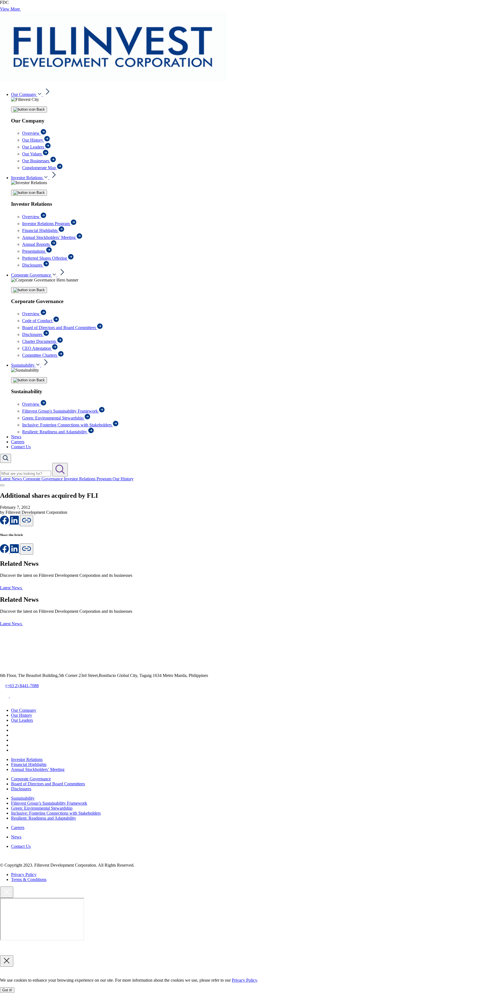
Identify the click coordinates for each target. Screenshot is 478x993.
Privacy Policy (24, 874)
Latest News (11, 478)
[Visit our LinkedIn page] (15, 551)
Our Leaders (33, 147)
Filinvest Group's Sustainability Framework (60, 411)
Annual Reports (36, 244)
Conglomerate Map (39, 167)
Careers (17, 441)
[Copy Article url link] (26, 520)
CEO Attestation (37, 348)
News (16, 436)
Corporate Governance (31, 275)
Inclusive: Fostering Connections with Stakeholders (67, 425)
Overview (31, 133)
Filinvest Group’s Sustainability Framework (49, 803)
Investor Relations (27, 177)
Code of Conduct (37, 320)
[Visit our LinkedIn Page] (15, 523)
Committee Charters (40, 355)
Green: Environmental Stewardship (53, 418)
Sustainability (23, 365)
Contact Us (21, 446)
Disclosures (32, 265)
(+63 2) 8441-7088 (22, 685)
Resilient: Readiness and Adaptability (55, 431)
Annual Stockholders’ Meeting (49, 237)
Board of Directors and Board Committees (59, 327)
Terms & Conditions (28, 879)
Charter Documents (39, 341)
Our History (33, 140)
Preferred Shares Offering (45, 258)
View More (10, 9)
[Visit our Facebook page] (5, 523)
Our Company (24, 94)
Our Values (32, 154)
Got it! (7, 990)
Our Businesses (36, 160)
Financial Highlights (40, 230)
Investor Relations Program (46, 223)
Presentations (34, 251)
